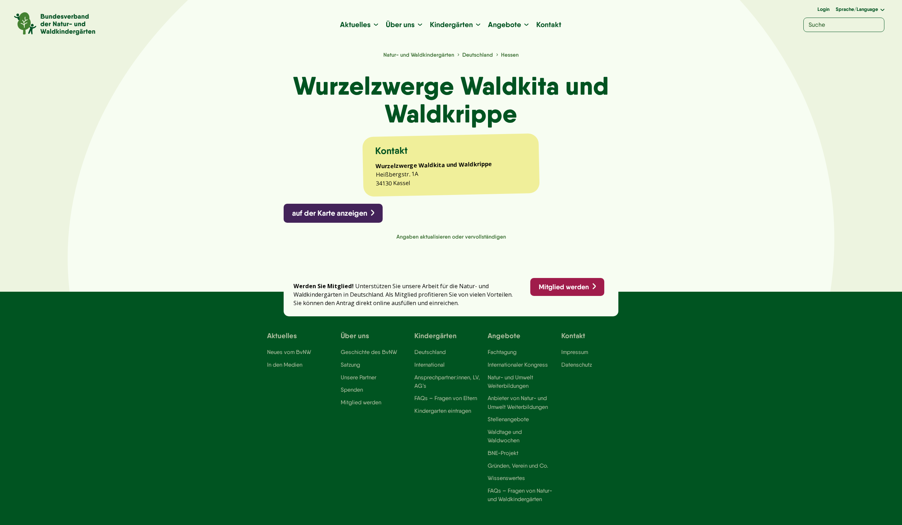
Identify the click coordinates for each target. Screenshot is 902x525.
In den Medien (284, 364)
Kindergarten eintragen (442, 410)
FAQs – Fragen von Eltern (445, 397)
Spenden (352, 389)
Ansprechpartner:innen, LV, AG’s (447, 381)
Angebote (504, 24)
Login (823, 9)
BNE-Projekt (503, 452)
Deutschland (477, 54)
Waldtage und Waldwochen (505, 436)
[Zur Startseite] (54, 24)
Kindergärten (451, 24)
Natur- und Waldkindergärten (418, 54)
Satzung (350, 364)
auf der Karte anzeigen (329, 213)
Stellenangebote (508, 419)
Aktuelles (355, 24)
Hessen (510, 54)
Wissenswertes (506, 477)
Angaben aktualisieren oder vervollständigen (451, 236)
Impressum (574, 351)
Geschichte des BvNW (369, 351)
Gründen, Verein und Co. (518, 465)
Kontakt (548, 24)
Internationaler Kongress (518, 364)
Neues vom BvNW (289, 351)
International (429, 364)
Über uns (400, 24)
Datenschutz (576, 364)
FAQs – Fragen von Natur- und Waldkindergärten (520, 494)
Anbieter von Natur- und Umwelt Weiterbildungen (518, 402)
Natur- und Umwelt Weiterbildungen (510, 381)
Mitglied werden (564, 287)
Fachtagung (502, 351)
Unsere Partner (358, 377)
